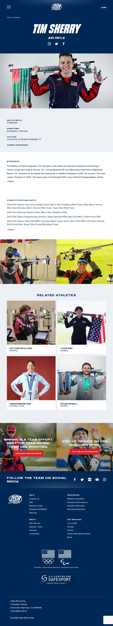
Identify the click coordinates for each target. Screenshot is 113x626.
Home (9, 17)
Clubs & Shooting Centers (79, 534)
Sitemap (33, 513)
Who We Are (34, 523)
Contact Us (34, 499)
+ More (10, 181)
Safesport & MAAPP (38, 509)
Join (103, 7)
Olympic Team (35, 527)
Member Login (35, 506)
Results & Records (75, 506)
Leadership (34, 534)
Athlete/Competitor (75, 499)
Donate (70, 527)
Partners (33, 530)
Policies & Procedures (77, 502)
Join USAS (72, 523)
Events (70, 530)
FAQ (31, 502)
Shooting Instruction (76, 509)
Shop (69, 537)
